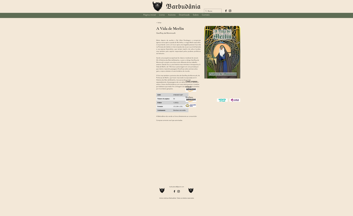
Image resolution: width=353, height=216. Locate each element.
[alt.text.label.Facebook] (226, 10)
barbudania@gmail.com (176, 187)
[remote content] (172, 103)
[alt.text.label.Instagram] (230, 10)
